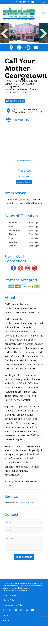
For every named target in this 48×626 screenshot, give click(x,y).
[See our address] (11, 47)
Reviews (24, 176)
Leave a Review (24, 182)
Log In (43, 2)
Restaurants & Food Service (21, 82)
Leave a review (27, 502)
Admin (6, 620)
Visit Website (19, 119)
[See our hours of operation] (27, 47)
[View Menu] (43, 13)
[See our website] (19, 47)
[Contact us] (36, 47)
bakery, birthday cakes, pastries (21, 90)
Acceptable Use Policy (13, 605)
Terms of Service (10, 595)
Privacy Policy (9, 600)
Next (43, 33)
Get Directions (24, 160)
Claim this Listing (16, 100)
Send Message (24, 556)
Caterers (25, 91)
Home (8, 80)
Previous (5, 33)
